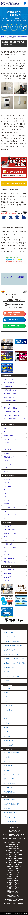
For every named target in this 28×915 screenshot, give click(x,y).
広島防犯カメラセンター (14, 895)
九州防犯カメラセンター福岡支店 (14, 899)
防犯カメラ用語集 (9, 779)
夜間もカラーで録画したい (11, 408)
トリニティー (7, 479)
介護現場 (6, 723)
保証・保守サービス (9, 761)
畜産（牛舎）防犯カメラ (11, 558)
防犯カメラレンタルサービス (12, 752)
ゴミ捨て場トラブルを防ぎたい (12, 415)
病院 (5, 428)
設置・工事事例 (8, 36)
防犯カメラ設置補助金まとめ (12, 783)
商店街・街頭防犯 (9, 740)
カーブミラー (7, 537)
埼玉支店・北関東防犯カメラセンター (13, 838)
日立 (5, 496)
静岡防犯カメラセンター (14, 866)
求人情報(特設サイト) (10, 821)
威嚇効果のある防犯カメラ (11, 411)
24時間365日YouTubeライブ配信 (13, 645)
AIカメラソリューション (11, 636)
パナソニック (7, 486)
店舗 (5, 446)
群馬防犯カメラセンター (13, 858)
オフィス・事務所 (9, 449)
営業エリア (7, 580)
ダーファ (6, 518)
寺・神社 (6, 453)
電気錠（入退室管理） (10, 533)
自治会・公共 (7, 464)
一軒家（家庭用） (9, 745)
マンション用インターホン (11, 526)
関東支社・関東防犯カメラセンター (13, 834)
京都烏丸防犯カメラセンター (14, 846)
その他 (6, 471)
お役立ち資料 (8, 765)
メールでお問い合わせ (14, 313)
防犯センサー (7, 551)
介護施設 (6, 442)
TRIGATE (6, 482)
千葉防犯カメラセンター (13, 854)
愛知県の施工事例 (17, 36)
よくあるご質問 (8, 787)
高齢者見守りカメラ (9, 562)
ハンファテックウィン (10, 514)
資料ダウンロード (14, 319)
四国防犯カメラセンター (14, 891)
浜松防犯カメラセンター (14, 870)
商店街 (6, 467)
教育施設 (6, 727)
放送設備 (6, 554)
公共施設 (6, 732)
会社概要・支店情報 (9, 799)
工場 (5, 431)
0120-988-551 (15, 304)
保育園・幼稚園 (8, 435)
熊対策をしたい (8, 379)
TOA (5, 493)
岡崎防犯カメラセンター (14, 883)
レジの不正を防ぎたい (10, 386)
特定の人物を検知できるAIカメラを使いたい (15, 419)
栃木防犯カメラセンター (13, 862)
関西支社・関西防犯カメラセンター (14, 842)
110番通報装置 (8, 544)
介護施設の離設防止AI (10, 400)
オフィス (6, 697)
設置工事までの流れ (9, 569)
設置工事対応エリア (9, 792)
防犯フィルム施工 (9, 667)
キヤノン (6, 489)
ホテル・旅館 (8, 710)
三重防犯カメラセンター (14, 879)
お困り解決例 (8, 770)
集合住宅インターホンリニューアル (14, 658)
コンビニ (6, 714)
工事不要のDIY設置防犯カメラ (12, 641)
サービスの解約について (11, 812)
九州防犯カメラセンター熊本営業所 (14, 903)
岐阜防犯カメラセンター (14, 874)
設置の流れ (7, 808)
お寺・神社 (7, 736)
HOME (2, 36)
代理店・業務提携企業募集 (11, 804)
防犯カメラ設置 (8, 632)
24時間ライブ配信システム (11, 540)
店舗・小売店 (8, 705)
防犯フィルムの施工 (9, 529)
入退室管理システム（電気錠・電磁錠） (15, 663)
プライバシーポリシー (10, 817)
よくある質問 (7, 577)
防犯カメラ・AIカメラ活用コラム (13, 774)
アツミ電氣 (7, 500)
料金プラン (7, 757)
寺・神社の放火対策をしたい (12, 393)
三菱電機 (6, 504)
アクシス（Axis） (9, 511)
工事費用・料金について (11, 573)
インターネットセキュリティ (12, 547)
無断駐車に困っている (10, 390)
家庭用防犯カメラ (9, 457)
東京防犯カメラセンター (13, 850)
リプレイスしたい (9, 404)
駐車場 (6, 460)
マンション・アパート (10, 439)
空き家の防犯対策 (9, 397)
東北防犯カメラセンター (14, 887)
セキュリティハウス (9, 507)
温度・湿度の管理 (9, 383)
